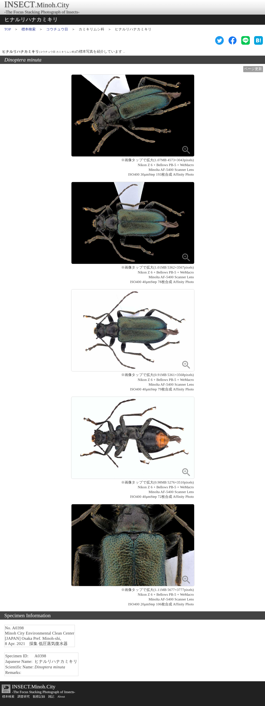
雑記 (51, 696)
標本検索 (28, 29)
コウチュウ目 (57, 29)
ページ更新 (253, 69)
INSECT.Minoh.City (33, 686)
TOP (7, 29)
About (61, 696)
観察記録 (39, 696)
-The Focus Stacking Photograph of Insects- (43, 692)
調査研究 (23, 696)
